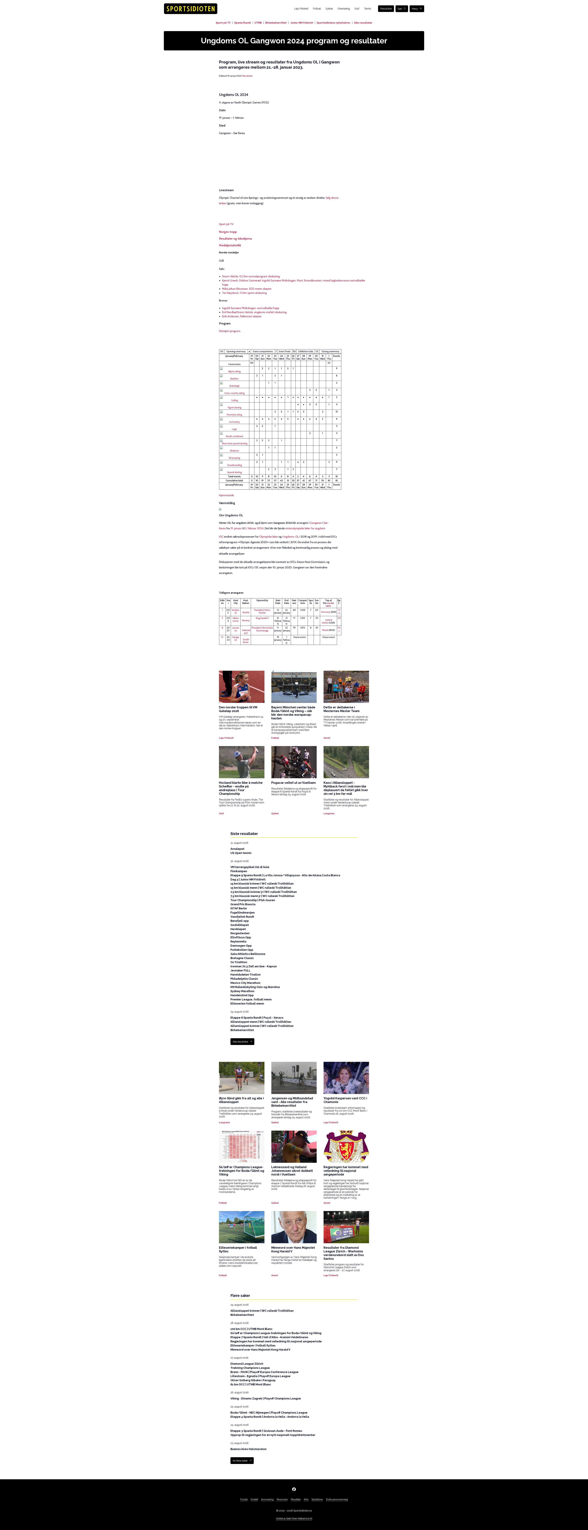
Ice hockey (234, 422)
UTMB (258, 22)
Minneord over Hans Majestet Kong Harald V (260, 1349)
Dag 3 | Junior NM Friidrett (248, 879)
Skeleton (234, 450)
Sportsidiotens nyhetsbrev (333, 22)
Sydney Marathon (242, 991)
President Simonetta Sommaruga (262, 629)
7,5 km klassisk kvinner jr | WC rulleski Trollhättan (263, 891)
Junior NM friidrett (301, 22)
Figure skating (234, 407)
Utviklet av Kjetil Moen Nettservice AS (294, 1518)
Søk (400, 8)
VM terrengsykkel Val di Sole (249, 867)
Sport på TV (223, 22)
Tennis (367, 8)
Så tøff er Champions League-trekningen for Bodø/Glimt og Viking (275, 1333)
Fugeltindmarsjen (242, 912)
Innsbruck (235, 611)
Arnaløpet (237, 848)
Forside (244, 1499)
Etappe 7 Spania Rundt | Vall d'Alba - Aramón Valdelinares (269, 1337)
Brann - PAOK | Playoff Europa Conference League (264, 1372)
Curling (234, 400)
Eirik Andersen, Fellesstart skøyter (242, 316)
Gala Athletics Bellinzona (247, 954)
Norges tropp (228, 232)
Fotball (317, 8)
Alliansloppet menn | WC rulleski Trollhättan (260, 1021)
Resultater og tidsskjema (235, 238)
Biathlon (234, 378)
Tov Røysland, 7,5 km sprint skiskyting (244, 293)
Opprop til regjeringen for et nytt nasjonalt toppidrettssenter (272, 1435)
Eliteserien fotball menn (247, 1003)
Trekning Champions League (250, 1367)
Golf (356, 8)
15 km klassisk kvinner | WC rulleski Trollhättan (262, 883)
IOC (221, 536)
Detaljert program (229, 331)
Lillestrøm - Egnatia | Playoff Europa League (260, 1376)
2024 (260, 528)
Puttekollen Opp (241, 949)
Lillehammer (235, 619)
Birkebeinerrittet (276, 22)
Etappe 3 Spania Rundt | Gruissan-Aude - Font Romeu (266, 1430)
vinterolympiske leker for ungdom (305, 528)
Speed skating (234, 472)
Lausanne (235, 629)
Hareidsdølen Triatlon (245, 974)
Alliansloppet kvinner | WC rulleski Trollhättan (262, 1026)
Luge (234, 429)
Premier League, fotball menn (251, 999)
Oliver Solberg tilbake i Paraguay (253, 1380)
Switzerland (246, 631)
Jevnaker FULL (240, 970)
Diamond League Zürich (246, 1363)
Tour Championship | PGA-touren (252, 900)
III (222, 627)
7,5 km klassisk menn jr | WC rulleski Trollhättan (262, 896)
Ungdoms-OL (290, 536)
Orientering (343, 8)
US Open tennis (240, 853)
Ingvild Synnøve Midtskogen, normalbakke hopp (250, 308)
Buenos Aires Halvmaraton (248, 1449)
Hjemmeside (226, 495)
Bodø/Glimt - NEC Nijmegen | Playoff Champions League (268, 1412)
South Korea (246, 641)
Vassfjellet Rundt (242, 916)
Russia (325, 630)
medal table (330, 604)
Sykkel (329, 8)
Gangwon (316, 523)
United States (327, 621)
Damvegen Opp (241, 945)
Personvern (282, 1499)
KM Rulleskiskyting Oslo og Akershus (255, 987)
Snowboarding (234, 465)
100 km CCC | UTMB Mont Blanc (251, 1329)
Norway (246, 620)
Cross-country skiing (234, 393)
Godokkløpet (239, 925)
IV (222, 637)
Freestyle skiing (234, 414)
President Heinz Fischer (262, 611)
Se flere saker (240, 1460)
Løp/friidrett (301, 8)
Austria (245, 612)
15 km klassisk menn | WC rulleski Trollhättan (260, 887)
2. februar (250, 528)
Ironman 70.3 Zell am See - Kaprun (253, 966)
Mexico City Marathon (245, 982)
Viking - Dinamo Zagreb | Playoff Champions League (265, 1398)
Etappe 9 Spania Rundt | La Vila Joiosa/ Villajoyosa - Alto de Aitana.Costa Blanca (285, 875)
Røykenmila (238, 941)
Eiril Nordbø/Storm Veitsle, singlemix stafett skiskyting (254, 312)
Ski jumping (234, 458)
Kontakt (254, 1499)
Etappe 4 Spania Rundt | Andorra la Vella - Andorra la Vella (269, 1416)
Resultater (386, 8)
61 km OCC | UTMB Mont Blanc (250, 1384)
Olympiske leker (268, 536)
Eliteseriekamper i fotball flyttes (252, 1345)
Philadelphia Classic (244, 978)
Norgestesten (240, 933)
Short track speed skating (234, 443)
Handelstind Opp (242, 995)
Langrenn (329, 813)
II (222, 618)
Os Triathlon (238, 962)
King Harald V (262, 618)
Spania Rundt (242, 22)
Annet (327, 738)
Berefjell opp (239, 920)
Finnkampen (238, 871)
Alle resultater (363, 22)
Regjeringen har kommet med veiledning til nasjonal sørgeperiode (276, 1341)
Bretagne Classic (242, 958)
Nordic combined (234, 436)
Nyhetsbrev (317, 1499)
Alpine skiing (234, 371)
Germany (325, 612)
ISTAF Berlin (238, 908)
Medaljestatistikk (230, 245)
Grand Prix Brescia (242, 904)
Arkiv (306, 1499)
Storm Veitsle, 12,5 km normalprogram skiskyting (251, 276)
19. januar (236, 528)
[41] (339, 618)
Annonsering (267, 1499)
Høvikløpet (238, 929)
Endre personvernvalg (337, 1499)
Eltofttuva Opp (240, 937)
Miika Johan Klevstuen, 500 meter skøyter (246, 288)
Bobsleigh (234, 386)
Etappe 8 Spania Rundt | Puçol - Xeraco (256, 1017)
